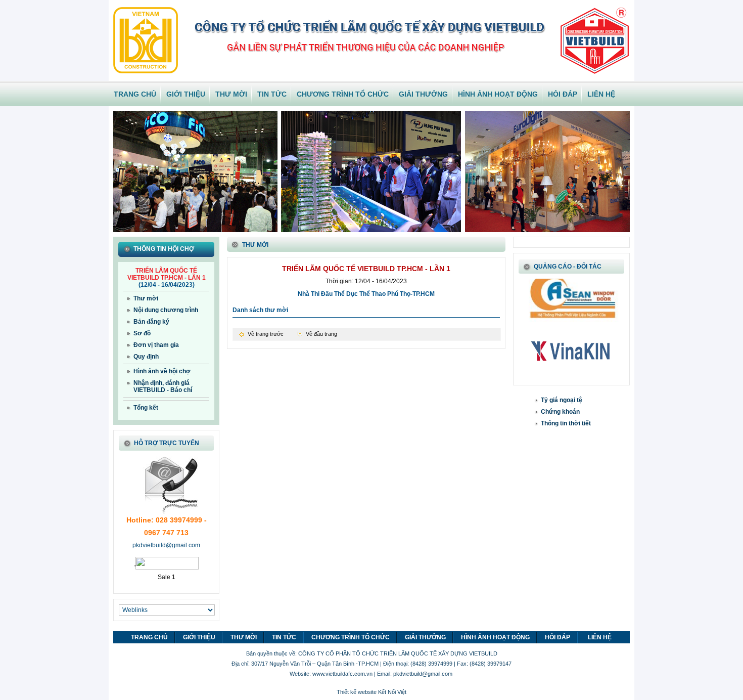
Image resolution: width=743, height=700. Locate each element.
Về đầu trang (321, 334)
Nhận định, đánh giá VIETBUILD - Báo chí (162, 386)
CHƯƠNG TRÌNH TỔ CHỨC (343, 94)
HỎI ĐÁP (562, 94)
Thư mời (145, 298)
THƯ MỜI (231, 94)
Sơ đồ (142, 333)
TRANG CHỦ (135, 94)
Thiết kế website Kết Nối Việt (371, 692)
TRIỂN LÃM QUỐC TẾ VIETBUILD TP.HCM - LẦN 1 (166, 274)
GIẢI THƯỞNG (423, 94)
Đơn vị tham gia (156, 344)
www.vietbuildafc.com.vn (342, 674)
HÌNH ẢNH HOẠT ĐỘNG (498, 94)
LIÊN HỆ (601, 94)
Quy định (146, 356)
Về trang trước (266, 334)
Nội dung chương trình (165, 310)
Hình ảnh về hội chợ (162, 371)
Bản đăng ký (151, 321)
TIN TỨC (272, 94)
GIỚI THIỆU (185, 94)
